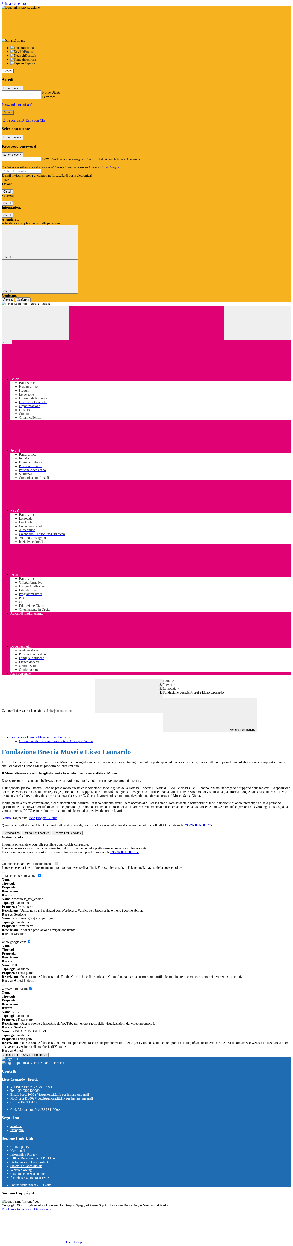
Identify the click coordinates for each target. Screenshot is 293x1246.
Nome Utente (51, 92)
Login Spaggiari (111, 167)
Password (48, 97)
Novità (167, 684)
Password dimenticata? (17, 104)
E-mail (46, 159)
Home (167, 681)
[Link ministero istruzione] (21, 7)
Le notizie (169, 688)
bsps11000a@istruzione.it (54, 1094)
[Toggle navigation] (35, 323)
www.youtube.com (15, 988)
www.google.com (14, 942)
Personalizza (11, 833)
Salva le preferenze (35, 1054)
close (6, 342)
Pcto (32, 818)
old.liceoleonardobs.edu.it (19, 876)
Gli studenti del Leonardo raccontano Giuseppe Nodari (56, 741)
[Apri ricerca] (257, 323)
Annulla (8, 299)
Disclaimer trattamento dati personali (26, 1209)
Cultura (52, 818)
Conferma (23, 299)
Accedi (7, 71)
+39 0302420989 (28, 1090)
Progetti (41, 818)
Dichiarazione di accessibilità (30, 1162)
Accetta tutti (67, 833)
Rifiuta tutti (36, 833)
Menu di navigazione (242, 729)
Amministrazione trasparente (29, 1177)
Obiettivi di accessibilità (26, 1166)
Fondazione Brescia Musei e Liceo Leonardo (40, 737)
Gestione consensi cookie (27, 1174)
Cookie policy (19, 1147)
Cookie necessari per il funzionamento (28, 864)
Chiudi (7, 191)
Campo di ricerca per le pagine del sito (28, 710)
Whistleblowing (21, 1170)
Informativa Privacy (23, 1154)
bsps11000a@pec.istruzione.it (55, 1098)
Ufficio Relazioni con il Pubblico (32, 1158)
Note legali (17, 1150)
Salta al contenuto (14, 3)
